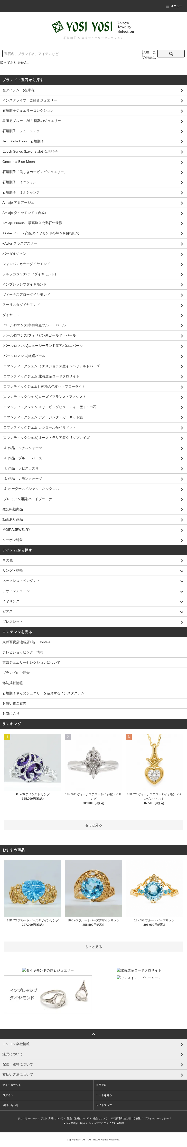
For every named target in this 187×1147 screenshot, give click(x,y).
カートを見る (104, 1095)
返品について (100, 1118)
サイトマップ (104, 1105)
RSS (112, 1123)
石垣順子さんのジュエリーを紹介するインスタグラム (43, 693)
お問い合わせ (10, 1105)
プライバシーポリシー (156, 1118)
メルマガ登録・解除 (74, 1123)
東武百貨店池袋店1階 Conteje (26, 642)
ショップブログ (97, 1123)
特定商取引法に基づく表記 (125, 1118)
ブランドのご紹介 (16, 673)
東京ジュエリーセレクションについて (31, 662)
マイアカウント (11, 1084)
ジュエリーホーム (27, 1118)
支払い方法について (52, 1118)
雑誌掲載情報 (12, 683)
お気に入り (10, 714)
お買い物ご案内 (14, 703)
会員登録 (101, 1084)
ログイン (7, 1095)
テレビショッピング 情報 (22, 652)
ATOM (120, 1123)
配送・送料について (78, 1118)
